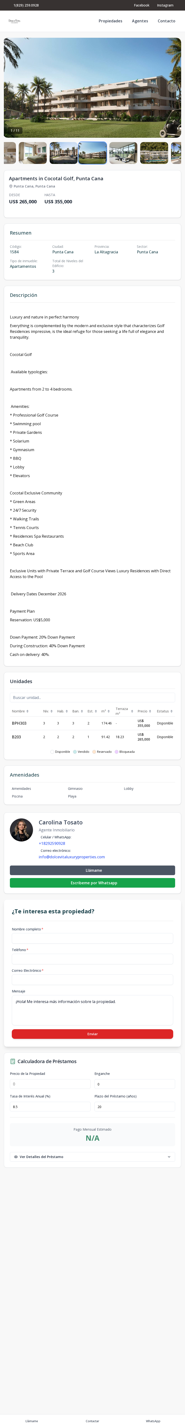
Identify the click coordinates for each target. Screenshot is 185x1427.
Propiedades (110, 21)
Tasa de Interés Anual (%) (30, 1096)
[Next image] (172, 88)
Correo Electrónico (28, 970)
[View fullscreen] (172, 129)
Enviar (92, 1034)
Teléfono (20, 949)
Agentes (140, 21)
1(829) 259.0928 (26, 5)
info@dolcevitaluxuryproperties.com (72, 857)
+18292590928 (52, 843)
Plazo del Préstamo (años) (115, 1096)
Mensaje (18, 991)
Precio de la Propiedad (27, 1073)
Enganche (102, 1073)
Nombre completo (27, 929)
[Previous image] (12, 88)
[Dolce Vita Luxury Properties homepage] (14, 21)
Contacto (166, 21)
